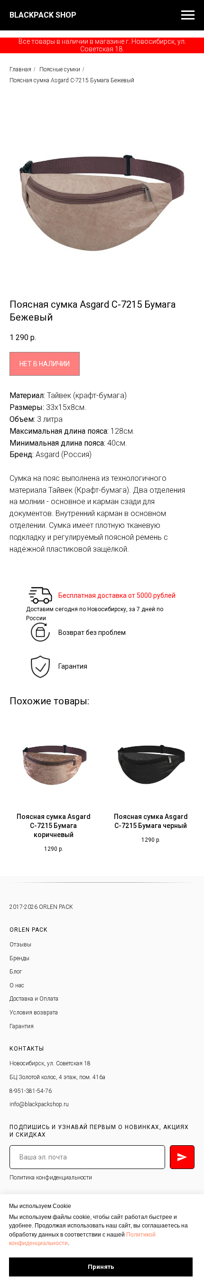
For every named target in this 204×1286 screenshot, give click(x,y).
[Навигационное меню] (188, 15)
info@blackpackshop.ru (39, 1104)
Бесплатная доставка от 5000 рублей (117, 595)
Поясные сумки (59, 69)
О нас (16, 985)
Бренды (19, 958)
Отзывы (20, 944)
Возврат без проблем (92, 632)
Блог (15, 971)
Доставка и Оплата (33, 998)
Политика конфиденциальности (50, 1177)
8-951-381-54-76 (30, 1091)
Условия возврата (33, 1012)
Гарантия (72, 666)
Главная (20, 69)
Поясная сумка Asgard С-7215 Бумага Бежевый (71, 80)
